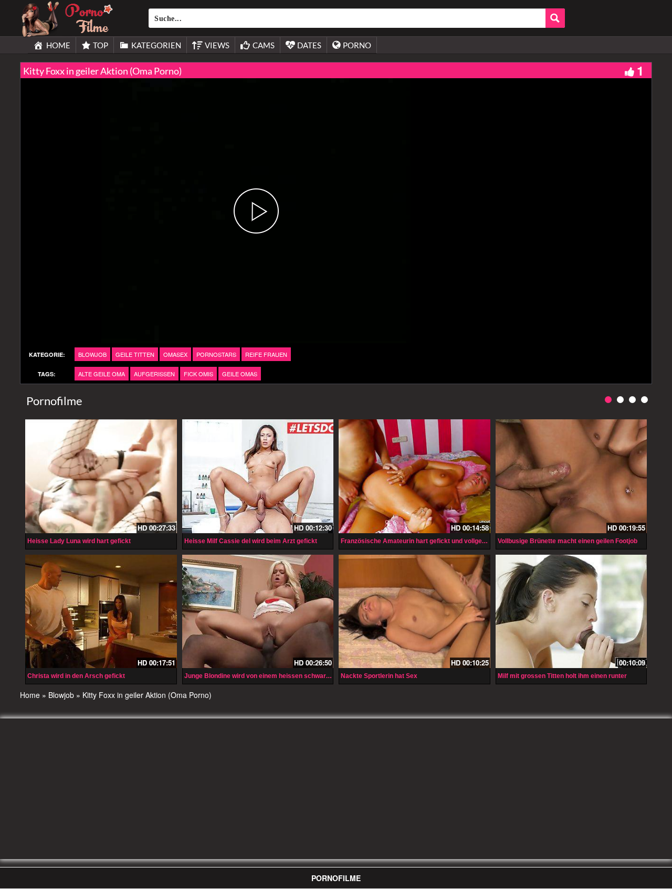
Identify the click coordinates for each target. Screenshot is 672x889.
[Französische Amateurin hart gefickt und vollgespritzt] (414, 476)
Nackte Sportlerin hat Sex (379, 676)
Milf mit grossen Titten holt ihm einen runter (562, 676)
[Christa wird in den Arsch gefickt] (101, 611)
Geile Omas (239, 373)
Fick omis (198, 373)
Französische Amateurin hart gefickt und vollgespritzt (421, 541)
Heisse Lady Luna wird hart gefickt (79, 541)
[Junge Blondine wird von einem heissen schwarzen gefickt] (258, 611)
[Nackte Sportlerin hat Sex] (414, 611)
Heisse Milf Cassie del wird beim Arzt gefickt (250, 541)
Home (30, 695)
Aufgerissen (154, 373)
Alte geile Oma (101, 373)
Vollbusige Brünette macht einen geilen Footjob (567, 541)
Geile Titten (135, 354)
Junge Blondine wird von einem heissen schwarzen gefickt (271, 676)
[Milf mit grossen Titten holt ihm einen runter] (571, 611)
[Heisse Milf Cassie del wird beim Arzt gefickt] (258, 476)
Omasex (175, 354)
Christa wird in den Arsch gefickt (76, 676)
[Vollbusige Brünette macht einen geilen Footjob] (571, 476)
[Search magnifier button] (555, 18)
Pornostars (216, 354)
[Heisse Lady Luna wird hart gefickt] (101, 476)
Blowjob (92, 354)
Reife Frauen (266, 354)
